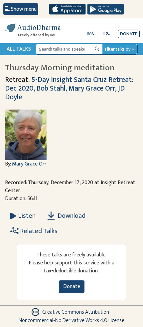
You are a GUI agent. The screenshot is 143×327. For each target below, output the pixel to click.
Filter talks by (117, 49)
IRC (106, 33)
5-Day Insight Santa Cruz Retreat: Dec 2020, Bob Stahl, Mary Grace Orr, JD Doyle (69, 88)
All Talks (19, 49)
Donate (128, 34)
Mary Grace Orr (29, 164)
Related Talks (38, 231)
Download (70, 215)
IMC (90, 33)
